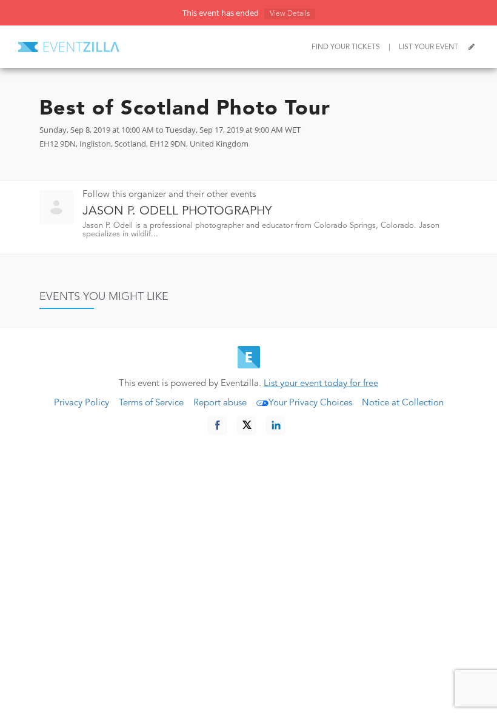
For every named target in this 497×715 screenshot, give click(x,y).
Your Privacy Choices (310, 403)
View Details (290, 14)
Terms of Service (151, 403)
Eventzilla (69, 47)
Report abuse (220, 403)
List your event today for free (321, 383)
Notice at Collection (403, 403)
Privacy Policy (81, 403)
